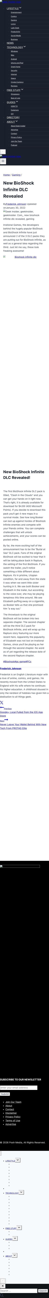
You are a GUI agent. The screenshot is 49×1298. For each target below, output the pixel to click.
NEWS (10, 43)
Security (14, 70)
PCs (28, 661)
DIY (12, 114)
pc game (20, 661)
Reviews (14, 86)
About (8, 1105)
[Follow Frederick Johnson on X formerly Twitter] (1, 703)
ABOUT (8, 1256)
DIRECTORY (13, 117)
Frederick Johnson (16, 204)
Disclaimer (11, 1113)
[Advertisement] (24, 767)
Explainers (15, 110)
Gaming (14, 20)
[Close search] (2, 1286)
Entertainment (16, 12)
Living (13, 24)
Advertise (14, 130)
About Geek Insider (18, 126)
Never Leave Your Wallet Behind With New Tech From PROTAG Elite (23, 724)
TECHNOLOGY (12, 1193)
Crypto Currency (17, 82)
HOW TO (14, 106)
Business (14, 39)
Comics (14, 16)
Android (14, 59)
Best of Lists (15, 98)
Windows (14, 51)
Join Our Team (16, 141)
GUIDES (8, 1239)
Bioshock (9, 661)
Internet (14, 74)
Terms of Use (12, 1120)
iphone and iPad (17, 63)
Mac (12, 55)
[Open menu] (3, 161)
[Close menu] (0, 1153)
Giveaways (15, 94)
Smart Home (15, 67)
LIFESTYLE (10, 1161)
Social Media (16, 36)
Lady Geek (15, 28)
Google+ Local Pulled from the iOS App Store (21, 712)
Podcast (14, 145)
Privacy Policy (16, 137)
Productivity (15, 32)
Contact (14, 133)
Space (13, 78)
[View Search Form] (3, 151)
